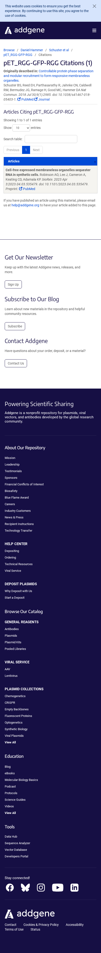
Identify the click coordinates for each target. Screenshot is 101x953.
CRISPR (10, 702)
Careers (10, 504)
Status (35, 929)
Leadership (12, 464)
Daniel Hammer (32, 50)
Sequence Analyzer (17, 843)
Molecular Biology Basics (21, 780)
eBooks (10, 773)
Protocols (11, 793)
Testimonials (13, 471)
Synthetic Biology (16, 729)
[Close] (92, 6)
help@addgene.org (25, 205)
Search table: (13, 139)
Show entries (22, 128)
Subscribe (15, 326)
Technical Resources (19, 564)
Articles (13, 161)
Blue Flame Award (17, 497)
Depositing (12, 551)
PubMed (27, 99)
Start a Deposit (14, 597)
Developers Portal (16, 856)
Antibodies (12, 629)
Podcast (10, 786)
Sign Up (13, 284)
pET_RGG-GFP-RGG (18, 55)
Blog (8, 766)
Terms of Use (14, 929)
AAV (7, 669)
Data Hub (11, 836)
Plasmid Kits (13, 642)
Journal (44, 99)
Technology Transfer (18, 530)
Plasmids (11, 635)
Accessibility (75, 925)
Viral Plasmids (14, 735)
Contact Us (16, 363)
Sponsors (11, 477)
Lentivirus (11, 676)
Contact (10, 925)
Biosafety (11, 491)
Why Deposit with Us (18, 591)
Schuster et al (59, 50)
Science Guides (15, 799)
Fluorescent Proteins (18, 716)
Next (36, 150)
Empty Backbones (17, 709)
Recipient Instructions (19, 524)
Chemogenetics (15, 696)
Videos (9, 806)
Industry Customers (18, 511)
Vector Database (16, 849)
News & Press (14, 517)
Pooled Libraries (15, 649)
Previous (13, 150)
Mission (10, 458)
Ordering (10, 557)
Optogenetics (14, 722)
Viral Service (13, 570)
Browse (9, 50)
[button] (94, 30)
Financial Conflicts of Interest (24, 484)
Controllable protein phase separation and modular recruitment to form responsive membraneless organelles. (48, 75)
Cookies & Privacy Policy (41, 925)
